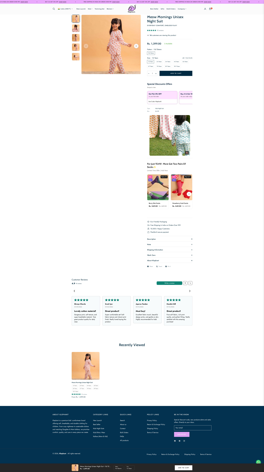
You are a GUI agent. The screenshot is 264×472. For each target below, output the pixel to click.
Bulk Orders (124, 432)
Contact (122, 428)
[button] (54, 9)
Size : (152, 58)
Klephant (63, 453)
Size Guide (189, 58)
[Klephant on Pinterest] (180, 440)
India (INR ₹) (66, 9)
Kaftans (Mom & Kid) (100, 436)
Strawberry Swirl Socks (180, 203)
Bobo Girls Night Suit (24, 460)
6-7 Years (150, 66)
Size (127, 466)
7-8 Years (159, 66)
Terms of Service (152, 432)
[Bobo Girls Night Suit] (8, 463)
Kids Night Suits (98, 428)
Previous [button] (86, 46)
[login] (205, 9)
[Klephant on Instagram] (184, 440)
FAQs (122, 436)
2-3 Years (159, 62)
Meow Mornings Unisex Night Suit (82, 382)
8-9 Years (167, 66)
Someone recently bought (24, 460)
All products (124, 440)
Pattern (116, 466)
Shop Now (90, 2)
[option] (111, 44)
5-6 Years (185, 62)
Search (122, 420)
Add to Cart (183, 468)
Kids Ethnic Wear (99, 432)
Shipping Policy (152, 428)
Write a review (169, 283)
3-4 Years (167, 62)
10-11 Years (177, 66)
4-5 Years (176, 62)
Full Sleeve (151, 53)
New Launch (97, 420)
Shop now (37, 2)
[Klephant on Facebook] (175, 440)
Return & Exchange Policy (156, 424)
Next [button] (136, 46)
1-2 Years (150, 62)
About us (123, 424)
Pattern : (154, 49)
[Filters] (185, 283)
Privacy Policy (152, 420)
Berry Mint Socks (154, 203)
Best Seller (96, 424)
